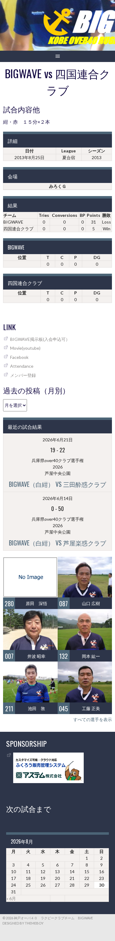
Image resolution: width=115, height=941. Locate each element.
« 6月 (11, 898)
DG (97, 257)
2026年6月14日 (58, 498)
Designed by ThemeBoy (23, 923)
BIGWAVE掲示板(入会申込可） (40, 339)
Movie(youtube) (25, 348)
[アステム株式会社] (48, 781)
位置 (22, 257)
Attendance (21, 366)
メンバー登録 (23, 375)
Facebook (19, 357)
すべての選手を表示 (92, 719)
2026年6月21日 (58, 439)
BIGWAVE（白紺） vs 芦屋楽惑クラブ (57, 542)
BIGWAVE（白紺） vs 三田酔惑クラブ (57, 484)
